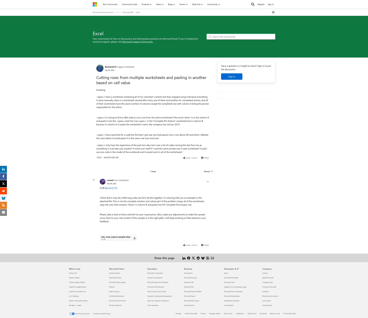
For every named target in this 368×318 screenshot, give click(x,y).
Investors (265, 291)
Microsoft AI (188, 273)
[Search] (253, 4)
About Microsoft (268, 278)
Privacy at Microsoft (269, 287)
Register (261, 4)
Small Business (189, 305)
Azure (226, 273)
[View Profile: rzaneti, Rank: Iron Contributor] (103, 182)
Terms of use (228, 313)
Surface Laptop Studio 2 (77, 282)
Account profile (114, 273)
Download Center (115, 278)
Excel (138, 12)
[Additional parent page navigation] (118, 12)
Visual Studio (228, 305)
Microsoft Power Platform (193, 291)
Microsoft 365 (128, 12)
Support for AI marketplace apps (235, 287)
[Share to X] (193, 257)
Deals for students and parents (158, 301)
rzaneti (110, 180)
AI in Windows (74, 296)
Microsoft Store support (117, 282)
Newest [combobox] (208, 171)
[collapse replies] (93, 180)
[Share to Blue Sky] (202, 257)
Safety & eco (252, 313)
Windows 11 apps (75, 305)
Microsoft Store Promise (117, 301)
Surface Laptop (74, 278)
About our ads (275, 313)
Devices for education (154, 278)
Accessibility (266, 301)
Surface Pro (73, 273)
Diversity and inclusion (270, 296)
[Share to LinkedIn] (183, 257)
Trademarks (240, 313)
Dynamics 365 (189, 282)
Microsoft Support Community (137, 41)
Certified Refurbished (116, 296)
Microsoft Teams (189, 296)
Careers (265, 273)
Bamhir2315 (110, 66)
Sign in (231, 76)
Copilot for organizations (77, 287)
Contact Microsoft (191, 313)
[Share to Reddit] (198, 257)
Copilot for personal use (77, 291)
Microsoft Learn (229, 282)
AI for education (152, 305)
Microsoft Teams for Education (157, 282)
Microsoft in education (155, 273)
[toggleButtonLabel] (273, 12)
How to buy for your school (156, 291)
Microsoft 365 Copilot (191, 301)
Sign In (271, 4)
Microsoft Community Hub (103, 12)
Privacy (203, 313)
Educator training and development (159, 296)
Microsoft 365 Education (155, 287)
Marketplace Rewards (231, 301)
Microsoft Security (190, 278)
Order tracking (114, 291)
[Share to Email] (212, 257)
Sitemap (178, 313)
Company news (267, 282)
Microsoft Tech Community (233, 291)
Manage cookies (214, 313)
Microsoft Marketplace (232, 296)
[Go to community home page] (95, 4)
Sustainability (267, 305)
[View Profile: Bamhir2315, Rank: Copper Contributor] (99, 68)
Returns (112, 287)
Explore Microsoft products (78, 301)
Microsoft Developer (231, 278)
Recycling (263, 313)
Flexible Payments (115, 305)
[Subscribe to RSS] (207, 257)
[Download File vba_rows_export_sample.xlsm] (134, 238)
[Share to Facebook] (188, 257)
